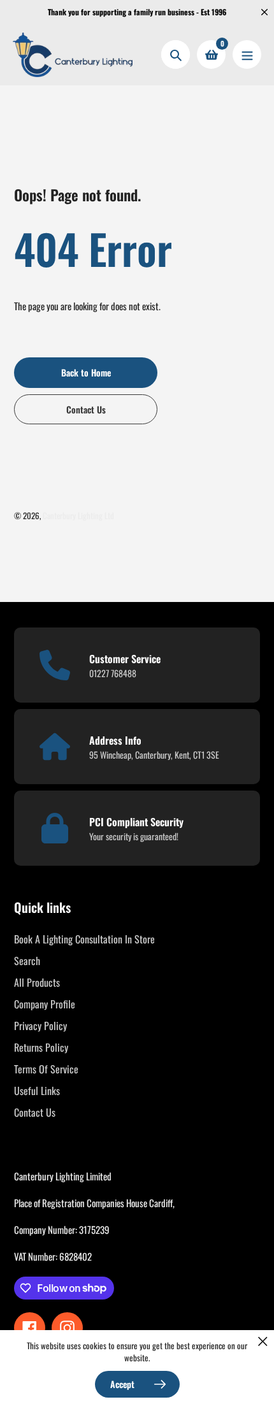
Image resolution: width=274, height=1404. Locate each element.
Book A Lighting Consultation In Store (84, 939)
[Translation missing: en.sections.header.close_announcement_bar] (264, 12)
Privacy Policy (40, 1025)
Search (27, 960)
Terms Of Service (46, 1069)
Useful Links (37, 1090)
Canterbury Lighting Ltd (78, 515)
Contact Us (34, 1112)
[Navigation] (247, 54)
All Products (37, 982)
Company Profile (44, 1004)
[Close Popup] (263, 1341)
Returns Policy (41, 1047)
